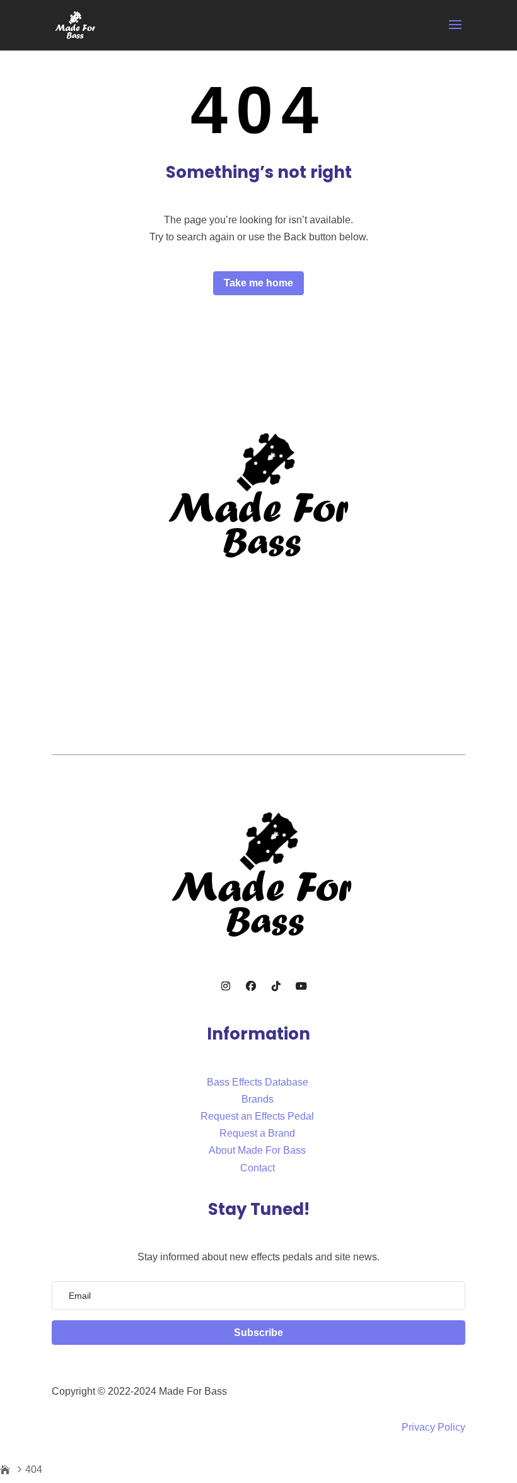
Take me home (258, 283)
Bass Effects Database (257, 1082)
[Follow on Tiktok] (276, 986)
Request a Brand (257, 1133)
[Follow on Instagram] (226, 986)
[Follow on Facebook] (251, 986)
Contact (257, 1168)
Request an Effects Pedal (257, 1116)
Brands (257, 1099)
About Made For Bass (257, 1150)
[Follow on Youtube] (301, 986)
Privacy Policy (433, 1427)
